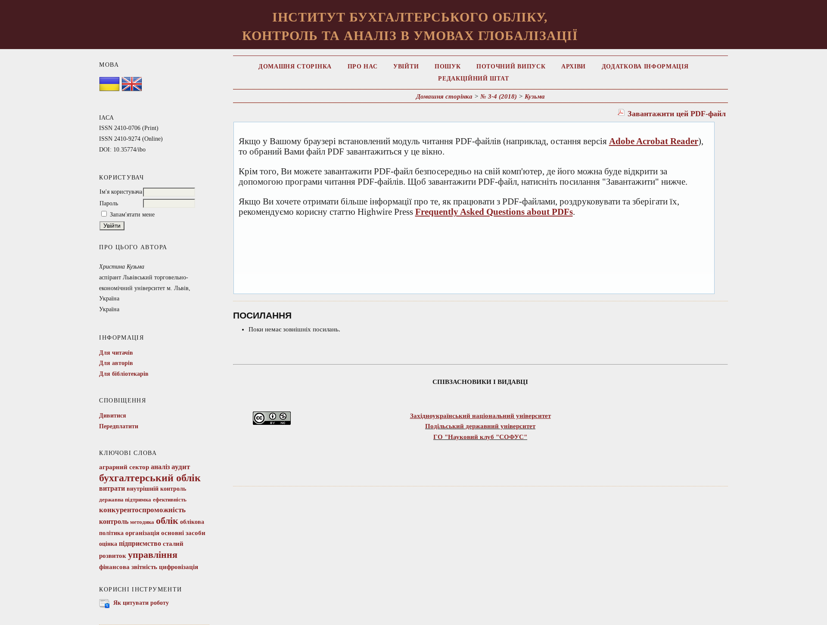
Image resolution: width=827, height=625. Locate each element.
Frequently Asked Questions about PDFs (494, 212)
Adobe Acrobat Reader (653, 141)
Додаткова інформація (645, 66)
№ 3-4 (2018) (498, 96)
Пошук (447, 66)
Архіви (573, 66)
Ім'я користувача (120, 192)
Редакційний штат (473, 78)
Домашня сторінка (295, 66)
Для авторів (116, 363)
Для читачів (116, 353)
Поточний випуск (510, 66)
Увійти (406, 66)
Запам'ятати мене (132, 214)
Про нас (363, 66)
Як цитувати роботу (141, 603)
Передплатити (118, 426)
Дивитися (112, 415)
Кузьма (535, 96)
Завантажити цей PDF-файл (677, 113)
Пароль (108, 203)
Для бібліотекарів (124, 374)
